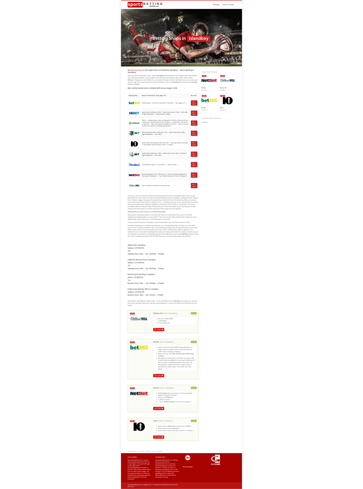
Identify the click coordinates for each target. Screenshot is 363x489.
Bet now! (193, 103)
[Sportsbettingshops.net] (145, 5)
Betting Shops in (133, 451)
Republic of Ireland (144, 451)
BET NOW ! (158, 329)
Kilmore (205, 122)
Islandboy (173, 313)
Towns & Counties (228, 4)
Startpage (216, 4)
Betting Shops (136, 70)
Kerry (153, 451)
